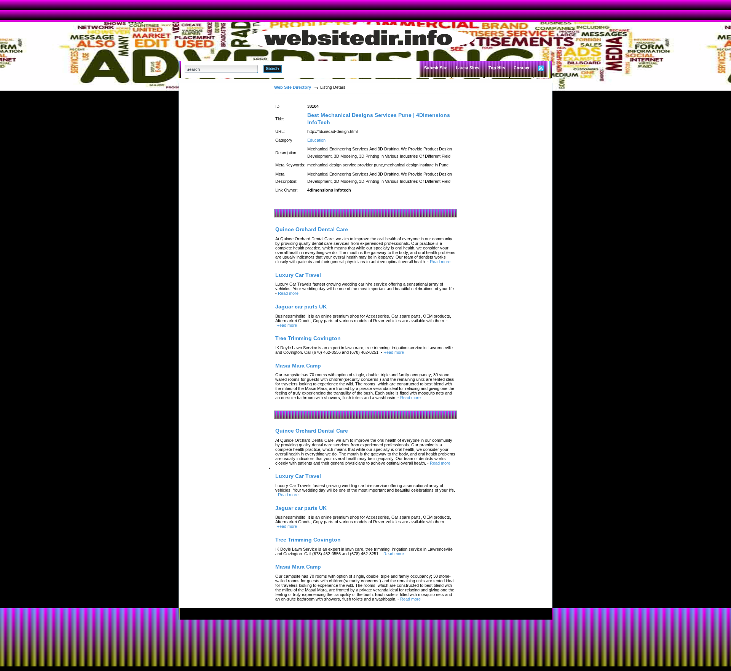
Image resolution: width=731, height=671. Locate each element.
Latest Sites (467, 68)
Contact (522, 68)
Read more (440, 261)
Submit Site (435, 68)
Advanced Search (301, 68)
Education (316, 140)
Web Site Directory (292, 87)
